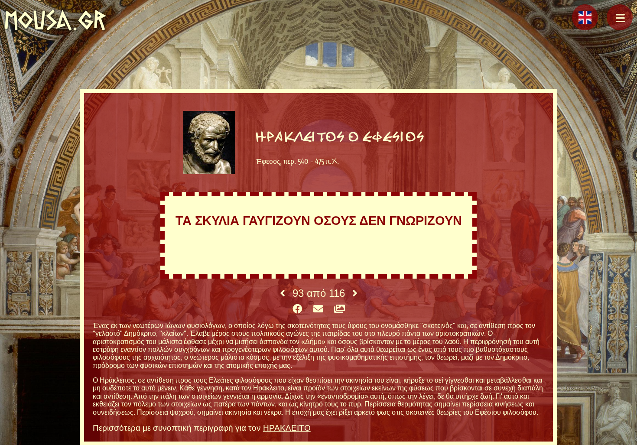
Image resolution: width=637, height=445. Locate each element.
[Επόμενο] (355, 293)
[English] (585, 17)
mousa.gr (55, 20)
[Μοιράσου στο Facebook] (297, 309)
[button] (620, 17)
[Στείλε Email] (318, 309)
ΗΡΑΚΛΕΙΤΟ (287, 427)
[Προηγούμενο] (282, 293)
